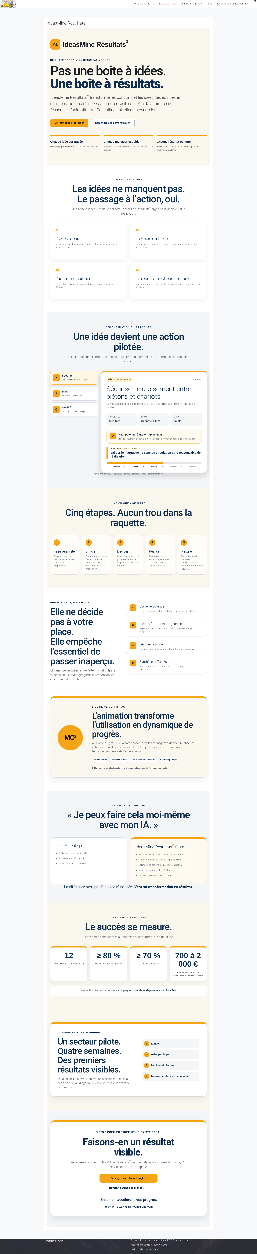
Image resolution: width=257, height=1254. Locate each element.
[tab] (74, 378)
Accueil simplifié (144, 4)
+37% (209, 4)
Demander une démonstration (112, 122)
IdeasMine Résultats (66, 23)
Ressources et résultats (232, 4)
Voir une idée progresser (69, 122)
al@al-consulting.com (139, 1206)
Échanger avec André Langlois (128, 1178)
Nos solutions (167, 4)
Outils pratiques (191, 4)
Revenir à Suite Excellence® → (128, 1187)
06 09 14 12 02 (113, 1206)
